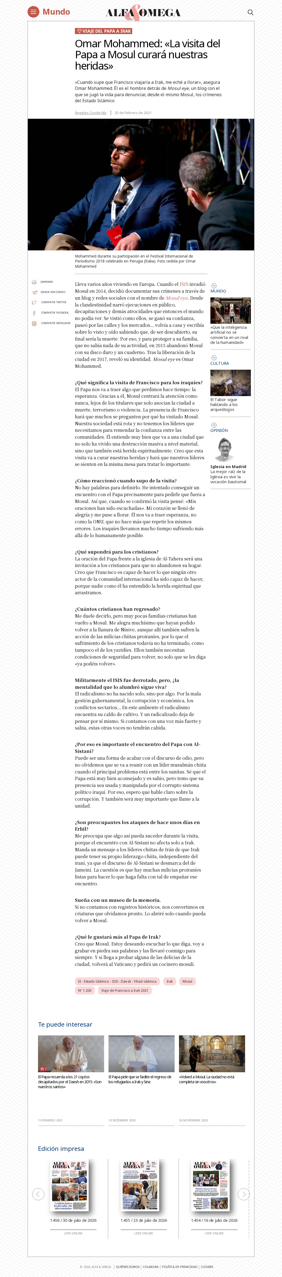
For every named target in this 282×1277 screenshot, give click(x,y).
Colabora (151, 1267)
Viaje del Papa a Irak (107, 31)
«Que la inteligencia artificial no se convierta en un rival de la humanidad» (229, 335)
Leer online (73, 1233)
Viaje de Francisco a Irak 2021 (124, 990)
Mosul (187, 981)
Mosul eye (177, 298)
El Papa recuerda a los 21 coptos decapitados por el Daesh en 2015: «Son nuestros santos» (69, 1081)
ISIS (184, 284)
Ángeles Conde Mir (91, 112)
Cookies (207, 1267)
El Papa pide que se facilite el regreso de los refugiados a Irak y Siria (140, 1079)
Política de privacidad (179, 1267)
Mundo (56, 11)
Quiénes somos (127, 1267)
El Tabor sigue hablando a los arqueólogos (224, 404)
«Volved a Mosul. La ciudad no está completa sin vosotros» (206, 1079)
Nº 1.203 (84, 990)
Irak (170, 981)
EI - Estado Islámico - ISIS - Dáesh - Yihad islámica (117, 981)
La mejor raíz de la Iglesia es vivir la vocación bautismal (228, 476)
